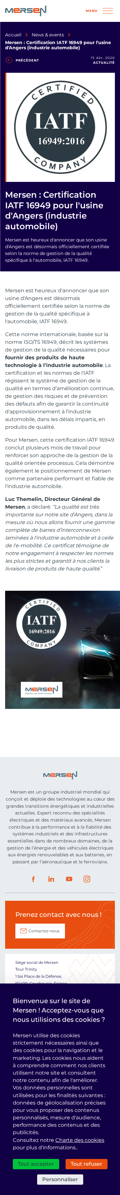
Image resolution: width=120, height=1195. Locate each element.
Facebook (33, 879)
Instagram (87, 879)
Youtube (69, 879)
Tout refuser (86, 1164)
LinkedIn (51, 879)
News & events (48, 34)
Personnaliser (60, 1179)
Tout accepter (36, 1164)
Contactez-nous (44, 930)
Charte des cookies (79, 1140)
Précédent (27, 60)
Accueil (13, 34)
